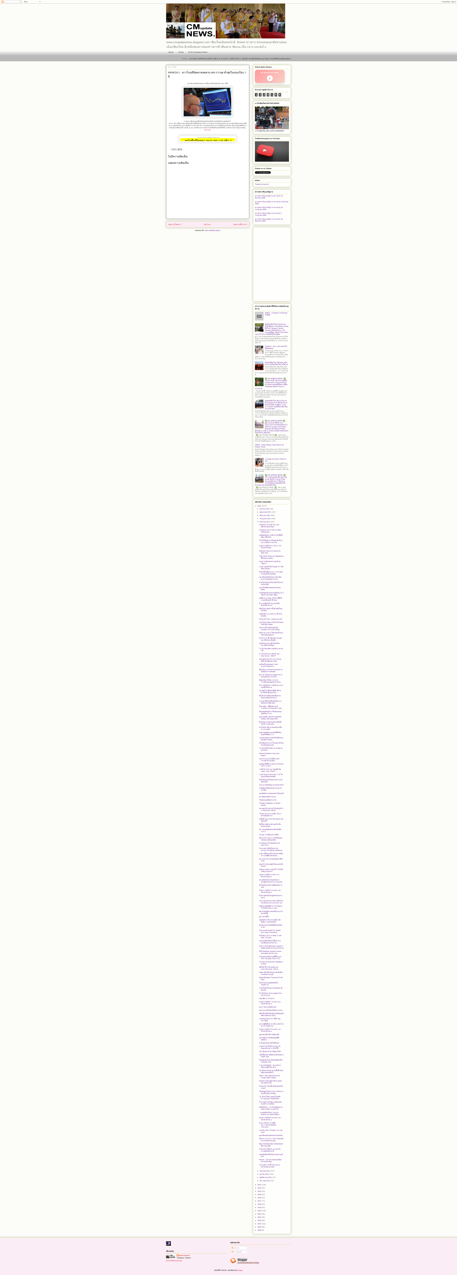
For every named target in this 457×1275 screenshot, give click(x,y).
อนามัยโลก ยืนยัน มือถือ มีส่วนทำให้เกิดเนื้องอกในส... (270, 691)
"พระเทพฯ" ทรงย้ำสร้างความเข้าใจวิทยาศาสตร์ (269, 1166)
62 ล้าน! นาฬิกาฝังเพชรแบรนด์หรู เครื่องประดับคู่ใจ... (270, 639)
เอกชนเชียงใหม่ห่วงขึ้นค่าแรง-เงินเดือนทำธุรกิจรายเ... (270, 942)
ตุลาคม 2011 (265, 1174)
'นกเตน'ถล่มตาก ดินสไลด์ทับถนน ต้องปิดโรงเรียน (271, 739)
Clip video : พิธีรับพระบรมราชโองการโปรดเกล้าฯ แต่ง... (271, 707)
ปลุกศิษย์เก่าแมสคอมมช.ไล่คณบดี (271, 793)
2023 (260, 1220)
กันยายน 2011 (265, 1171)
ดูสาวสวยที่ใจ (264, 917)
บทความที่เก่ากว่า (240, 224)
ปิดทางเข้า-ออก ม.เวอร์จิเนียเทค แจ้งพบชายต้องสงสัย (270, 839)
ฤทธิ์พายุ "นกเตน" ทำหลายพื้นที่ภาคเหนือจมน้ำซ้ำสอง (270, 599)
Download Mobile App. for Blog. (248, 1263)
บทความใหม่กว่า (174, 224)
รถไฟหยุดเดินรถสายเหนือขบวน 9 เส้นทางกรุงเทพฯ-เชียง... (271, 594)
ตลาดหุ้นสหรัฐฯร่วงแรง (267, 797)
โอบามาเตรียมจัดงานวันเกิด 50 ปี (271, 785)
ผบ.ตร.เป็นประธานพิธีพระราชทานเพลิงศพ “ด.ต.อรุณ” (267, 1125)
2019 (260, 1207)
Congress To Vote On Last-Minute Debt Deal (269, 526)
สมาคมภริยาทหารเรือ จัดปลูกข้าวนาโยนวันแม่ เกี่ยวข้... (271, 809)
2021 (260, 1214)
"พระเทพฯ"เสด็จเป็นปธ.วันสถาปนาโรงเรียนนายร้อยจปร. (271, 849)
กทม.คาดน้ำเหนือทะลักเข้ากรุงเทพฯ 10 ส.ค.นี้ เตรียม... (270, 628)
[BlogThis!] (174, 149)
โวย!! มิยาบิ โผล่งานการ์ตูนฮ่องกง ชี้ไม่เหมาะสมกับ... (271, 557)
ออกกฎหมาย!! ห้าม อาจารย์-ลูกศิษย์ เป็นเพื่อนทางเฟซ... (270, 660)
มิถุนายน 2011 (265, 515)
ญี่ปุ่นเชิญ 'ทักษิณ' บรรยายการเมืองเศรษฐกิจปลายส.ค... (270, 681)
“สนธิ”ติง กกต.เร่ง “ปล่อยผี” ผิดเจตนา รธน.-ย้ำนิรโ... (270, 770)
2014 (260, 1191)
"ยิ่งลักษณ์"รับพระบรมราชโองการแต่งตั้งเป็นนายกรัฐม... (271, 1092)
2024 (260, 1224)
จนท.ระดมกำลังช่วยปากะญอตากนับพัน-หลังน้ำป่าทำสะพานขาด (271, 947)
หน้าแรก (171, 52)
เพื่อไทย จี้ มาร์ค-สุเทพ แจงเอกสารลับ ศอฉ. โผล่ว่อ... (269, 968)
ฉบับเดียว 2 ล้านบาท (266, 998)
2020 (260, 1211)
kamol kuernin (184, 1255)
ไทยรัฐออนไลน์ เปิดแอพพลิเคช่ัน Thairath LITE (271, 1061)
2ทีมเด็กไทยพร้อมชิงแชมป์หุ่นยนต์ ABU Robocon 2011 (271, 1014)
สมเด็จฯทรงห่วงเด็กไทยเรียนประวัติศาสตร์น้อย (269, 644)
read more (207, 130)
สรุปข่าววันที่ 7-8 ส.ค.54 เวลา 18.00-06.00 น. (270, 1030)
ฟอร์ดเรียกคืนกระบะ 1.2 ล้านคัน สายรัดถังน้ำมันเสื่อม (271, 573)
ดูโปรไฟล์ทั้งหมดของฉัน (174, 1261)
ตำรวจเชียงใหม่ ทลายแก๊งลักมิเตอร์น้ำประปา (269, 604)
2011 (260, 506)
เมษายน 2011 (265, 509)
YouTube (181, 52)
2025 (260, 1227)
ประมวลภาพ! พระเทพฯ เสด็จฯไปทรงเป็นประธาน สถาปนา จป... (271, 902)
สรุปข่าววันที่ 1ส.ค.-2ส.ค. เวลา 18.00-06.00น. (270, 547)
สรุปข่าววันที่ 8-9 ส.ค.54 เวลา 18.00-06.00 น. (270, 1119)
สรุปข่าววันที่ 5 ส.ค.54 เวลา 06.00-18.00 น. (269, 876)
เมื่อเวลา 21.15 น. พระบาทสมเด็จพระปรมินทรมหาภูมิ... (271, 1140)
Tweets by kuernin (262, 184)
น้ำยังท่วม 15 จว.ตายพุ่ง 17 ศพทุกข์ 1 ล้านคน (270, 936)
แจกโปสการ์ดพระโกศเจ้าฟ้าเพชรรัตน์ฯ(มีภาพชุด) (271, 623)
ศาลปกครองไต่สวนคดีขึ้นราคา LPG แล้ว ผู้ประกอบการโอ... (270, 958)
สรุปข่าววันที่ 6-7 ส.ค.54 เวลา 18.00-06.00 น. (270, 1003)
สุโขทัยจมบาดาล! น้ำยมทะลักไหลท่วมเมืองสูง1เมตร (271, 744)
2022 (260, 1217)
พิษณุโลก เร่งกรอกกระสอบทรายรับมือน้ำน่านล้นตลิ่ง (270, 670)
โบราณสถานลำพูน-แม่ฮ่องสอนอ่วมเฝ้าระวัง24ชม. (270, 1103)
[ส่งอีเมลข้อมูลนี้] (172, 149)
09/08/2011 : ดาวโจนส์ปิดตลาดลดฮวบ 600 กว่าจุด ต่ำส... (271, 1108)
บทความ (236, 1248)
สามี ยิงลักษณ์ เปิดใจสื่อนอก (269, 1043)
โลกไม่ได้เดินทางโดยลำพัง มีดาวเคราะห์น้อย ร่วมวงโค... (271, 541)
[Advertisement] (272, 263)
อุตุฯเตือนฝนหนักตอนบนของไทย (271, 1135)
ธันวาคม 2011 (265, 1181)
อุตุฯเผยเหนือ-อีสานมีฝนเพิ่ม (269, 1034)
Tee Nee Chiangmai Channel (197, 52)
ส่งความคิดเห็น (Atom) (212, 230)
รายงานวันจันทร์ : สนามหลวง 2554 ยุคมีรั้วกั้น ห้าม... (270, 1066)
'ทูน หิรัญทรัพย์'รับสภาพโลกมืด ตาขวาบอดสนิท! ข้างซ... (270, 578)
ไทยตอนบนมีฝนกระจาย (267, 800)
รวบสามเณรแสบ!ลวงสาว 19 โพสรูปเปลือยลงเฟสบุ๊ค (271, 775)
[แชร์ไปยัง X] (177, 149)
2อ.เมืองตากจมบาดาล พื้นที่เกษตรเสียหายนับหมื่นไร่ (271, 1071)
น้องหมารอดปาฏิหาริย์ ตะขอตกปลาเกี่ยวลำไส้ (270, 1082)
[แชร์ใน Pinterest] (181, 149)
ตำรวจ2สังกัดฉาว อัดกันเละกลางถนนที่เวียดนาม (271, 686)
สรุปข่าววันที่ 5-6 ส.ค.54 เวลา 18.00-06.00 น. (270, 891)
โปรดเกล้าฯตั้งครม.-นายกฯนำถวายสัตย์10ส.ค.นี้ (270, 1150)
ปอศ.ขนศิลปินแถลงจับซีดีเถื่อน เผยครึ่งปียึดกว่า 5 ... (270, 733)
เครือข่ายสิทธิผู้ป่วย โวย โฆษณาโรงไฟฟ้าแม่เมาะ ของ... (270, 907)
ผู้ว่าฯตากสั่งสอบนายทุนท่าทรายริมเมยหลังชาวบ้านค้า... (270, 676)
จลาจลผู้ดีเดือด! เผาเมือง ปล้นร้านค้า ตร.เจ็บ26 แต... (271, 1025)
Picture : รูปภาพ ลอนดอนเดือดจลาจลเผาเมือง (270, 1161)
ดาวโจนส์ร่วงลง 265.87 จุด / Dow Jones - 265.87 (269, 655)
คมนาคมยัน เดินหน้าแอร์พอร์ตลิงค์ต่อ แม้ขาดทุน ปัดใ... (270, 718)
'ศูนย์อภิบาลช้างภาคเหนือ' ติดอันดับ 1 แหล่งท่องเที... (270, 921)
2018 (260, 1204)
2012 (260, 1185)
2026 (260, 1230)
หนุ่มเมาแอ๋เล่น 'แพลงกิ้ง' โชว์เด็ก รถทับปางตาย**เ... (271, 870)
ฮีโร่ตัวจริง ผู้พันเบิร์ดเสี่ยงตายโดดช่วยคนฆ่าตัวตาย (270, 697)
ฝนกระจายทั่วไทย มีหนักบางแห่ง (270, 1010)
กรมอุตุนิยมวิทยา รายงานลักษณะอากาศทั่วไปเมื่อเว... (270, 1113)
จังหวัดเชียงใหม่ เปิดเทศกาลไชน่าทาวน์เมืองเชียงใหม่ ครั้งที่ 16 (276, 363)
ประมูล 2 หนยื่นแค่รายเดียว (269, 835)
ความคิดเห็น (237, 1252)
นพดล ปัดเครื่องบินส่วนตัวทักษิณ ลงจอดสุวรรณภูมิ (271, 973)
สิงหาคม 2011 (265, 522)
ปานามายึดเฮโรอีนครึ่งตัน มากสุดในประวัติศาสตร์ (270, 702)
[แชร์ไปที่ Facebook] (179, 149)
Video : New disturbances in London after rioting (269, 1077)
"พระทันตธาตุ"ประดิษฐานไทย (270, 1051)
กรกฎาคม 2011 (265, 518)
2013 (260, 1188)
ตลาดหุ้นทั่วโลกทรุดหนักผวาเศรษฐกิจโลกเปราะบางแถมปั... (271, 881)
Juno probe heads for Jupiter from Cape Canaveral (270, 931)
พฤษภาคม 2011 (266, 512)
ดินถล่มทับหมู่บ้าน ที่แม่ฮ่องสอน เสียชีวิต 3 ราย (270, 712)
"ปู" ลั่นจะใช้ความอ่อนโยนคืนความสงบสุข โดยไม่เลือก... (270, 1098)
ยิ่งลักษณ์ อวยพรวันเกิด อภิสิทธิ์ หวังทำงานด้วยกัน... (270, 723)
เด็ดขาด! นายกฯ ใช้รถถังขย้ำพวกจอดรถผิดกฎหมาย (271, 634)
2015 (260, 1194)
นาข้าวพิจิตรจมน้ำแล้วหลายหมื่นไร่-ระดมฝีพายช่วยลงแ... (271, 855)
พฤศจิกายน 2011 (266, 1177)
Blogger (240, 1270)
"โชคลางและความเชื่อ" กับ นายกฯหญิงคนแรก (270, 815)
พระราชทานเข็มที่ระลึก (267, 1007)
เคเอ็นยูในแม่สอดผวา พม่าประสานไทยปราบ (268, 665)
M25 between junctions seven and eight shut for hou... (270, 952)
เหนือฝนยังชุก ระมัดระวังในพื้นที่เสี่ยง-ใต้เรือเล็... (271, 536)
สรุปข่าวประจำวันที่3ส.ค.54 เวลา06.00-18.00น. (269, 760)
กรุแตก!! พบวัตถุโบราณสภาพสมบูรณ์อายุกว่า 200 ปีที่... (269, 1047)
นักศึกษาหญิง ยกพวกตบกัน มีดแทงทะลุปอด (270, 825)
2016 (260, 1198)
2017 (260, 1201)
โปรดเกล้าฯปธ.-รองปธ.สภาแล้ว (270, 619)
